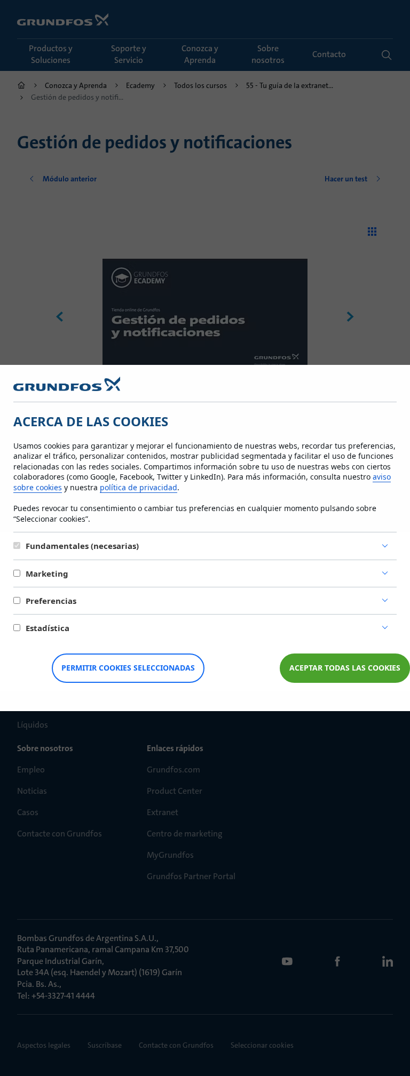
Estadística (47, 628)
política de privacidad (138, 487)
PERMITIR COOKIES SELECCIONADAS (128, 668)
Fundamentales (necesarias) (82, 545)
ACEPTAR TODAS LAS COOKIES (344, 668)
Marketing (47, 573)
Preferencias (51, 600)
